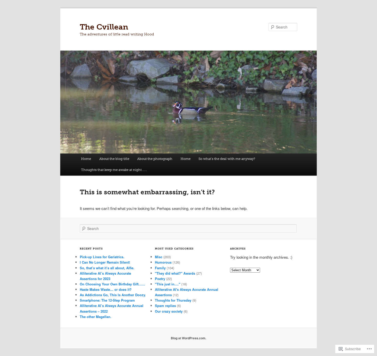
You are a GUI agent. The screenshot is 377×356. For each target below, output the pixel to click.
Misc (158, 256)
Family (160, 267)
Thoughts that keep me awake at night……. (114, 170)
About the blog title (114, 159)
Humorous (163, 262)
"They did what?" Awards (175, 273)
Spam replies (165, 305)
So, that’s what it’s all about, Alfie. (107, 267)
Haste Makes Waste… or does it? (106, 289)
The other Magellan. (95, 316)
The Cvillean (104, 27)
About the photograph (154, 159)
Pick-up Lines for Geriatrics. (102, 256)
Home (86, 159)
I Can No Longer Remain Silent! (105, 262)
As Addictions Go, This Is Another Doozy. (113, 294)
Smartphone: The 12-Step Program (107, 300)
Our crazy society (169, 311)
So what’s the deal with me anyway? (227, 159)
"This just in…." (167, 284)
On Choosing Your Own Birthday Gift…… (112, 284)
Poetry (160, 278)
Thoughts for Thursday (173, 300)
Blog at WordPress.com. (188, 338)
